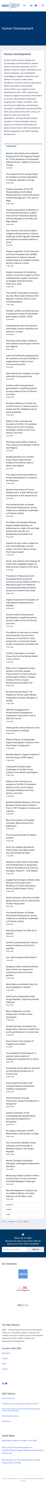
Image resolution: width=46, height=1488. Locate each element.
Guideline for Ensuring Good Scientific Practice (20, 1404)
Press (4, 1364)
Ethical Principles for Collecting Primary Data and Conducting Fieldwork (21, 1410)
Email (26, 1222)
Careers (5, 1369)
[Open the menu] (24, 6)
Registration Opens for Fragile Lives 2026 (19, 1440)
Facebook (11, 1222)
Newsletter (6, 1353)
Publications (11, 146)
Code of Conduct (8, 1398)
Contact (5, 1358)
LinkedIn (19, 1222)
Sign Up (35, 1249)
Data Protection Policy (10, 1416)
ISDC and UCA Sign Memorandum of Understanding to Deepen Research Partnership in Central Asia (23, 1450)
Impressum (6, 1421)
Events (9, 1209)
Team (8, 1214)
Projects (9, 1205)
